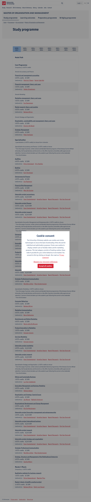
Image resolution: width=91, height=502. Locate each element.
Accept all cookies (45, 266)
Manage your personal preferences (45, 262)
